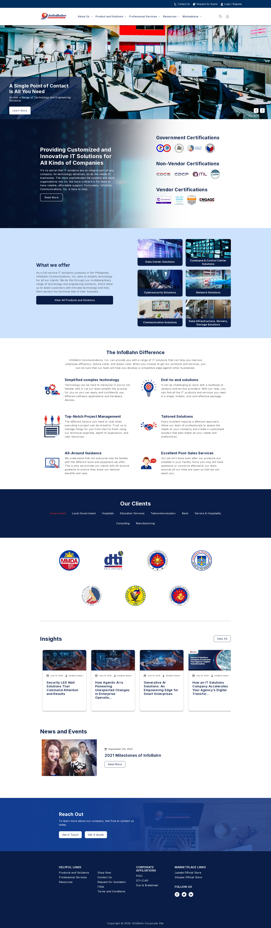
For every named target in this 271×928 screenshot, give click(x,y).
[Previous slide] (256, 110)
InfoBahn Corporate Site (148, 923)
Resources (65, 882)
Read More (51, 197)
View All (222, 638)
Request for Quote (207, 4)
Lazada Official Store (188, 872)
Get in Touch (70, 834)
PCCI (139, 875)
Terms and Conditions (111, 891)
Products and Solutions (74, 872)
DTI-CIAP (142, 880)
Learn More (19, 110)
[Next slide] (262, 110)
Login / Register (233, 4)
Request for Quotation (112, 882)
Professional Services (73, 877)
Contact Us (183, 4)
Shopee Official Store (188, 877)
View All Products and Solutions (75, 300)
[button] (85, 16)
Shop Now (104, 872)
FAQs (101, 886)
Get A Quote (96, 834)
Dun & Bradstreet (147, 885)
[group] (64, 680)
